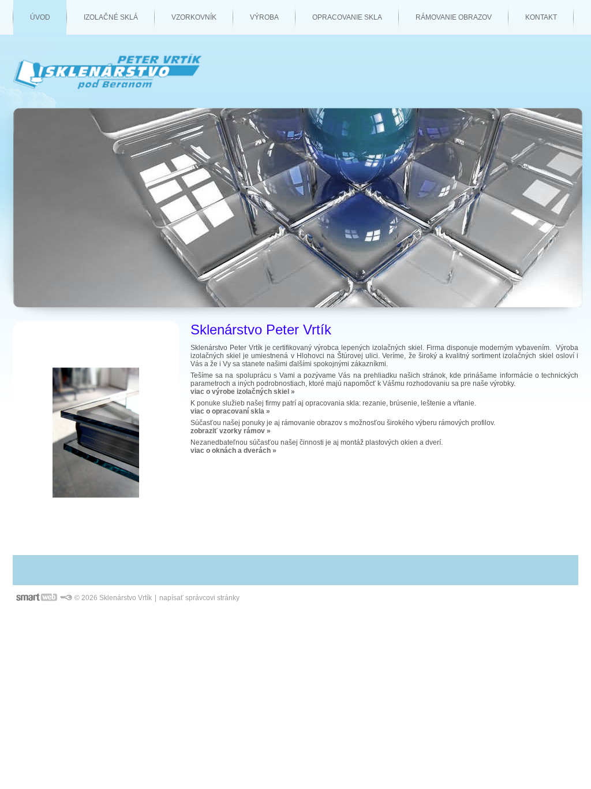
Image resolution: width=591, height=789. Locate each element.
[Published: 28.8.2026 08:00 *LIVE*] (66, 598)
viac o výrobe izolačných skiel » (242, 392)
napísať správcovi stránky (199, 598)
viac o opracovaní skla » (230, 411)
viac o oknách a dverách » (233, 450)
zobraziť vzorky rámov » (230, 431)
